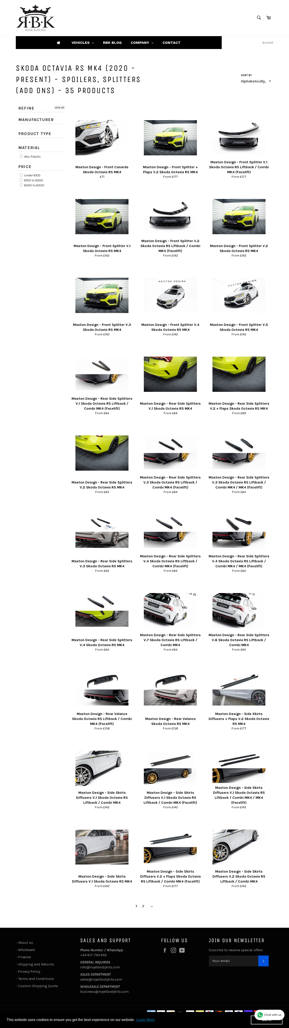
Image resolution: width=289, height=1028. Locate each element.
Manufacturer (36, 119)
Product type (34, 133)
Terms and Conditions (36, 979)
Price (24, 166)
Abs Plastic (32, 157)
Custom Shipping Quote (38, 986)
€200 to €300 (33, 185)
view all (59, 107)
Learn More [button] (145, 1020)
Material (29, 147)
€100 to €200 (33, 180)
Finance (24, 957)
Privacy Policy (29, 971)
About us (25, 942)
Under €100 (31, 175)
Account (267, 42)
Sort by (246, 75)
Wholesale (27, 950)
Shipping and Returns (36, 964)
